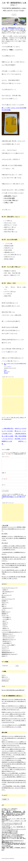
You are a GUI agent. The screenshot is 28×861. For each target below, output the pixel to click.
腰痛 (5, 842)
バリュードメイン (7, 829)
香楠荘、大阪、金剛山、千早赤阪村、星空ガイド (14, 848)
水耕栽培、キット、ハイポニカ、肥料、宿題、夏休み (14, 839)
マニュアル (4, 646)
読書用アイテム (5, 611)
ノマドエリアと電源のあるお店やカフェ (11, 632)
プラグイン (4, 648)
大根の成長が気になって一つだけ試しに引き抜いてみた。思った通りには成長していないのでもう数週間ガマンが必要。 (8, 436)
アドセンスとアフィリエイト (8, 587)
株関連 (3, 597)
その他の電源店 (6, 643)
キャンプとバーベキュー (7, 598)
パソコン (15, 829)
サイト (4, 485)
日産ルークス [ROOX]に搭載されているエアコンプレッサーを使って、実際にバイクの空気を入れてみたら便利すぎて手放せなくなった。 (14, 769)
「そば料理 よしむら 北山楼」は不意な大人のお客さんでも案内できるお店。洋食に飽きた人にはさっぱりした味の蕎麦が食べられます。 (14, 547)
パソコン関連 (6, 619)
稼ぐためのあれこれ (7, 591)
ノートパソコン (6, 825)
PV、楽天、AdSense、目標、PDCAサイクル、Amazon (12, 816)
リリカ (14, 832)
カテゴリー (5, 823)
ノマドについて (5, 630)
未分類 (3, 656)
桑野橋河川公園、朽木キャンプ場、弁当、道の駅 (13, 837)
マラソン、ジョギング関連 (8, 645)
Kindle (5, 370)
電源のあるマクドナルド (8, 639)
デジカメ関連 (6, 617)
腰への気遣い (5, 533)
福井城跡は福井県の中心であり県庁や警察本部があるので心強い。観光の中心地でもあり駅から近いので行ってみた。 (14, 782)
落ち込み (4, 846)
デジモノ (4, 615)
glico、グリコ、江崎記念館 (11, 808)
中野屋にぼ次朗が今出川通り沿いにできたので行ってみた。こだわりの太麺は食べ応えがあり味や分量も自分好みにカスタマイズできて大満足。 (14, 565)
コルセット (18, 823)
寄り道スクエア (6, 641)
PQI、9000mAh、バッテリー (8, 810)
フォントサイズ (22, 829)
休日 (12, 833)
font (3, 808)
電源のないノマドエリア (8, 635)
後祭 (22, 834)
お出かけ (4, 602)
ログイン (4, 675)
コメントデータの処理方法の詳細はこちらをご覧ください (14, 497)
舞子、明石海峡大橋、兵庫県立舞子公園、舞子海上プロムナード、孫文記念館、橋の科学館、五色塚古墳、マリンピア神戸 (14, 844)
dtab (4, 621)
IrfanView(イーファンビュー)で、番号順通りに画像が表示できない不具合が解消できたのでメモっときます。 (14, 529)
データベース (19, 824)
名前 (4, 472)
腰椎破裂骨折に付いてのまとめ (9, 654)
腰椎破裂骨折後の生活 (7, 652)
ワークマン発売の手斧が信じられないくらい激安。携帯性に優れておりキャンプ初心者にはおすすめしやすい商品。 (14, 572)
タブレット (13, 824)
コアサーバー (11, 823)
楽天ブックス (7, 371)
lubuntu (4, 622)
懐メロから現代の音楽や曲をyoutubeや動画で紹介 (13, 690)
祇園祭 (4, 840)
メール (4, 479)
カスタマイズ (5, 650)
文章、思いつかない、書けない (17, 417)
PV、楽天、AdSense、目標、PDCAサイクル (13, 812)
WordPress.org (5, 680)
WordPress (4, 817)
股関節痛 (12, 840)
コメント (5, 456)
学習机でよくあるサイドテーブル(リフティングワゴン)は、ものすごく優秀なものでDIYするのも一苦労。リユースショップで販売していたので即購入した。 (14, 714)
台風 (19, 834)
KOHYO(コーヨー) (7, 608)
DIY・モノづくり (5, 595)
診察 (7, 846)
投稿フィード (5, 677)
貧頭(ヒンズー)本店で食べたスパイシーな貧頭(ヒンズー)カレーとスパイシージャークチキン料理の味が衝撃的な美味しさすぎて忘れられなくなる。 (14, 707)
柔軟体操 (19, 836)
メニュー (14, 14)
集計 (4, 593)
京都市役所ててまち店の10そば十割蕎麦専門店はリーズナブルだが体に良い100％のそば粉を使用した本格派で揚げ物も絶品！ (14, 764)
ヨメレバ (9, 366)
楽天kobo (6, 373)
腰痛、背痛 (10, 842)
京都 (3, 604)
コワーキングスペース (8, 637)
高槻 (3, 606)
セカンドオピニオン (6, 824)
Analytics (5, 589)
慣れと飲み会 (5, 543)
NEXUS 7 (5, 628)
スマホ (4, 626)
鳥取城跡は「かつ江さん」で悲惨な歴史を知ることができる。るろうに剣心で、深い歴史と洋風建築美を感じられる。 (14, 538)
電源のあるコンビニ (7, 634)
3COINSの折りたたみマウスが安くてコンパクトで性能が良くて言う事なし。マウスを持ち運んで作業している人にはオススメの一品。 (14, 720)
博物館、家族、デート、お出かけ (9, 834)
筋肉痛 (8, 840)
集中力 (11, 846)
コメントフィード (6, 678)
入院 (15, 833)
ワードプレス (6, 833)
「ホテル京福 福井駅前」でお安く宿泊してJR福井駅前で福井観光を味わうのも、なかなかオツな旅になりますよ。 (14, 788)
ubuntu (4, 624)
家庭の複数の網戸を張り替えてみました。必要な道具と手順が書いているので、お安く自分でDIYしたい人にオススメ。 (14, 558)
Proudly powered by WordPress (8, 858)
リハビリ (6, 832)
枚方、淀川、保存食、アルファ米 (9, 836)
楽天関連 (4, 600)
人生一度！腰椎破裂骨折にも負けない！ (14, 4)
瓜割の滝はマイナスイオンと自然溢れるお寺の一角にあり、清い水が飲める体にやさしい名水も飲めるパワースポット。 (14, 701)
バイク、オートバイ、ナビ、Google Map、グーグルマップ (13, 827)
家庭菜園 (4, 613)
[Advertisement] (13, 387)
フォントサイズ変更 (6, 830)
